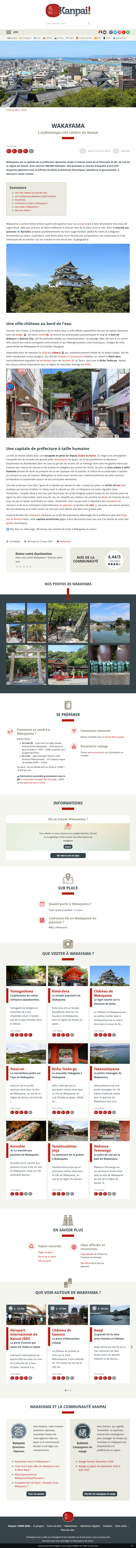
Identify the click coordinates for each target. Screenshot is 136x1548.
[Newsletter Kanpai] (104, 32)
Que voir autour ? (23, 210)
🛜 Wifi (97, 37)
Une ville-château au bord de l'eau (31, 192)
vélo (91, 505)
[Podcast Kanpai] (128, 32)
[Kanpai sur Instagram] (119, 32)
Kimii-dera (60, 991)
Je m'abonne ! (107, 1538)
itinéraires (34, 515)
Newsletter (71, 1526)
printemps (45, 360)
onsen (42, 334)
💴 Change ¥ (25, 37)
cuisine (80, 223)
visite (44, 352)
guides (9, 523)
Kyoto (92, 455)
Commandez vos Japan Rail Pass (37, 779)
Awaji (98, 1330)
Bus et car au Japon (47, 1256)
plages (19, 334)
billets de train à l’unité (34, 782)
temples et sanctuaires (70, 356)
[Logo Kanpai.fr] (68, 10)
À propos (38, 1526)
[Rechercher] (89, 23)
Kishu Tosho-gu (64, 1069)
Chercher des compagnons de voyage (99, 1493)
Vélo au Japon (44, 1260)
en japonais (66, 505)
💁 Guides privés (84, 37)
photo (104, 497)
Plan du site (67, 1530)
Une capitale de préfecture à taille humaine (35, 196)
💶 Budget (12, 37)
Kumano (18, 519)
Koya (124, 515)
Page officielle (87, 1254)
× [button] (127, 1503)
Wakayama (65, 541)
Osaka (81, 455)
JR (47, 485)
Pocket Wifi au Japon (114, 736)
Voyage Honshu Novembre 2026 (95, 1461)
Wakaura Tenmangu (102, 1148)
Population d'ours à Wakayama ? (32, 1461)
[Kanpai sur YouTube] (124, 32)
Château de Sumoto (61, 1332)
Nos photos (20, 199)
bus (119, 485)
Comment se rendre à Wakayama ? (31, 203)
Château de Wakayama (103, 993)
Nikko (88, 364)
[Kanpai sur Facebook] (111, 32)
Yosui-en (17, 1069)
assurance (96, 752)
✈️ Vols (37, 37)
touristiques (60, 459)
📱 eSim (107, 37)
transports (111, 501)
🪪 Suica (70, 37)
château (56, 352)
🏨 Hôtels (47, 37)
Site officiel (86, 1263)
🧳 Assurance (119, 37)
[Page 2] (68, 1390)
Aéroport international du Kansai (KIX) (23, 1334)
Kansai (24, 110)
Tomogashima (21, 991)
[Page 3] (70, 1390)
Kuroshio (17, 1146)
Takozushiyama (106, 1069)
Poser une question (36, 1493)
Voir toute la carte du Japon (68, 855)
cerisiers (66, 360)
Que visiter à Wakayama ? (27, 206)
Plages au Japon (45, 1252)
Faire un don (54, 1526)
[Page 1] (65, 1390)
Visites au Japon (12, 110)
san (8, 519)
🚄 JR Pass (59, 37)
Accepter (68, 846)
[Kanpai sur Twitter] (115, 32)
